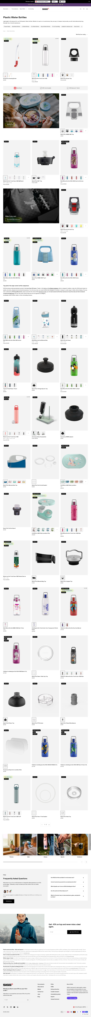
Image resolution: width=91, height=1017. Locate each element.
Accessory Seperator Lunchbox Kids (12, 769)
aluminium (41, 963)
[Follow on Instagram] (11, 1007)
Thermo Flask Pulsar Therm (10, 388)
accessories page (70, 956)
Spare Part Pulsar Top (8, 723)
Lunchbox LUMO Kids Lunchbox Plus (41, 533)
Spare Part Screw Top (66, 78)
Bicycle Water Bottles (45, 26)
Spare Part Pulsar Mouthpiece (68, 723)
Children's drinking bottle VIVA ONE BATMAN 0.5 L (44, 764)
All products (41, 986)
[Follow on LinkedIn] (18, 1007)
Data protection (55, 989)
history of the (51, 288)
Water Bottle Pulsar (65, 340)
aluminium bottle (42, 291)
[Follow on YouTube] (14, 1007)
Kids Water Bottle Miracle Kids (39, 340)
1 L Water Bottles (25, 26)
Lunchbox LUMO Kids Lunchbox (68, 485)
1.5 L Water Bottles (35, 26)
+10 (28, 336)
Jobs (39, 994)
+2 (85, 274)
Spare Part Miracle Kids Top (10, 485)
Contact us (9, 901)
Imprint (52, 996)
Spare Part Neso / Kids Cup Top (40, 676)
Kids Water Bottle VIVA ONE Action (12, 340)
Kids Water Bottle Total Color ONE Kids (70, 533)
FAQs (52, 984)
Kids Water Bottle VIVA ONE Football (69, 388)
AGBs (52, 986)
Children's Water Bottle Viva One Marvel (70, 628)
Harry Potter (76, 26)
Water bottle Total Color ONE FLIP (12, 816)
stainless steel (35, 963)
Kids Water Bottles (16, 26)
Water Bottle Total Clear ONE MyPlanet (13, 181)
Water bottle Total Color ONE (10, 436)
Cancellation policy (55, 994)
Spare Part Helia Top (65, 816)
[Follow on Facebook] (4, 1007)
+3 (56, 336)
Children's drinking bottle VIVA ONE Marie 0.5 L (15, 671)
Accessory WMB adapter (66, 436)
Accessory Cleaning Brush (9, 78)
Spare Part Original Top (66, 581)
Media (39, 989)
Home (4, 31)
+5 (85, 130)
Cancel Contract (55, 999)
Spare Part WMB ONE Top (67, 134)
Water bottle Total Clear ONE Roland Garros (14, 576)
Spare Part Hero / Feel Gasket (39, 816)
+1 (28, 177)
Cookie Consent (55, 991)
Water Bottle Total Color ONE (39, 78)
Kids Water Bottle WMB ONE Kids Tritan (13, 628)
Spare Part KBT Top (37, 181)
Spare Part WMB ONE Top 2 (39, 278)
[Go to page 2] (49, 824)
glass (30, 963)
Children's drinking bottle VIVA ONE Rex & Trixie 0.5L (73, 764)
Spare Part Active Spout (9, 528)
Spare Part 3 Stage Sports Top (40, 388)
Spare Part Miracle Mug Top (39, 581)
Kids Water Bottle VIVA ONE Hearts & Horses (71, 181)
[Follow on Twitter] (7, 1007)
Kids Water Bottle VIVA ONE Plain (11, 278)
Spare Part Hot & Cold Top (67, 229)
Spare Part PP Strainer (37, 723)
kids (45, 970)
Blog (39, 996)
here (8, 884)
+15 (57, 274)
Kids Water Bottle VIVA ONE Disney (69, 278)
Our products (41, 984)
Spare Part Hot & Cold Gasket (39, 485)
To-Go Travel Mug (56, 26)
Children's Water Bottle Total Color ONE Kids (72, 676)
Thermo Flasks (7, 26)
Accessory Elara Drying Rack (39, 436)
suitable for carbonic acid (67, 26)
